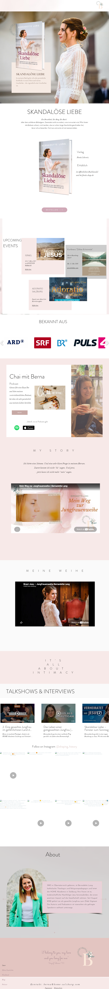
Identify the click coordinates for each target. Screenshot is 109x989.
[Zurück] (5, 899)
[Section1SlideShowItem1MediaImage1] (54, 932)
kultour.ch (28, 265)
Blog (3, 980)
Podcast (4, 984)
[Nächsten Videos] (106, 712)
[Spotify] (17, 427)
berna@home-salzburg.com (62, 984)
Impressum (48, 988)
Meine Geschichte (7, 970)
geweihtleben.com (72, 268)
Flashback (5, 975)
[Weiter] (103, 899)
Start (3, 965)
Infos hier (28, 269)
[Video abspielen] (17, 713)
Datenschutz (58, 988)
